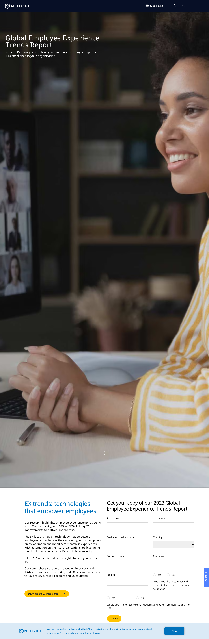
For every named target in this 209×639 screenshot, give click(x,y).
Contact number (116, 556)
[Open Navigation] (203, 6)
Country (157, 537)
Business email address (120, 537)
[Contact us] (184, 6)
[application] (104, 631)
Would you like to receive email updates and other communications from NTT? (149, 606)
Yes (159, 574)
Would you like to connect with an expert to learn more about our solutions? (172, 585)
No (173, 574)
